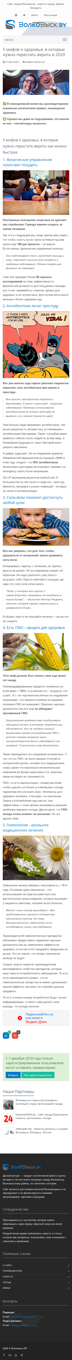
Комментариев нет (35, 61)
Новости (8, 1276)
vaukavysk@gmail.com (22, 1316)
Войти (34, 15)
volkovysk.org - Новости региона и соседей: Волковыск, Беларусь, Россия (42, 1130)
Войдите (13, 1075)
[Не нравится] (15, 1035)
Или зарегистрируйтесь (38, 1075)
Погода (7, 1282)
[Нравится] (6, 1035)
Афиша (6, 1287)
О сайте (7, 1265)
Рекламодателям (12, 1270)
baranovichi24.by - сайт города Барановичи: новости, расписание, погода (42, 1116)
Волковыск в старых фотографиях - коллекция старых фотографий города (39, 1101)
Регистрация (50, 15)
